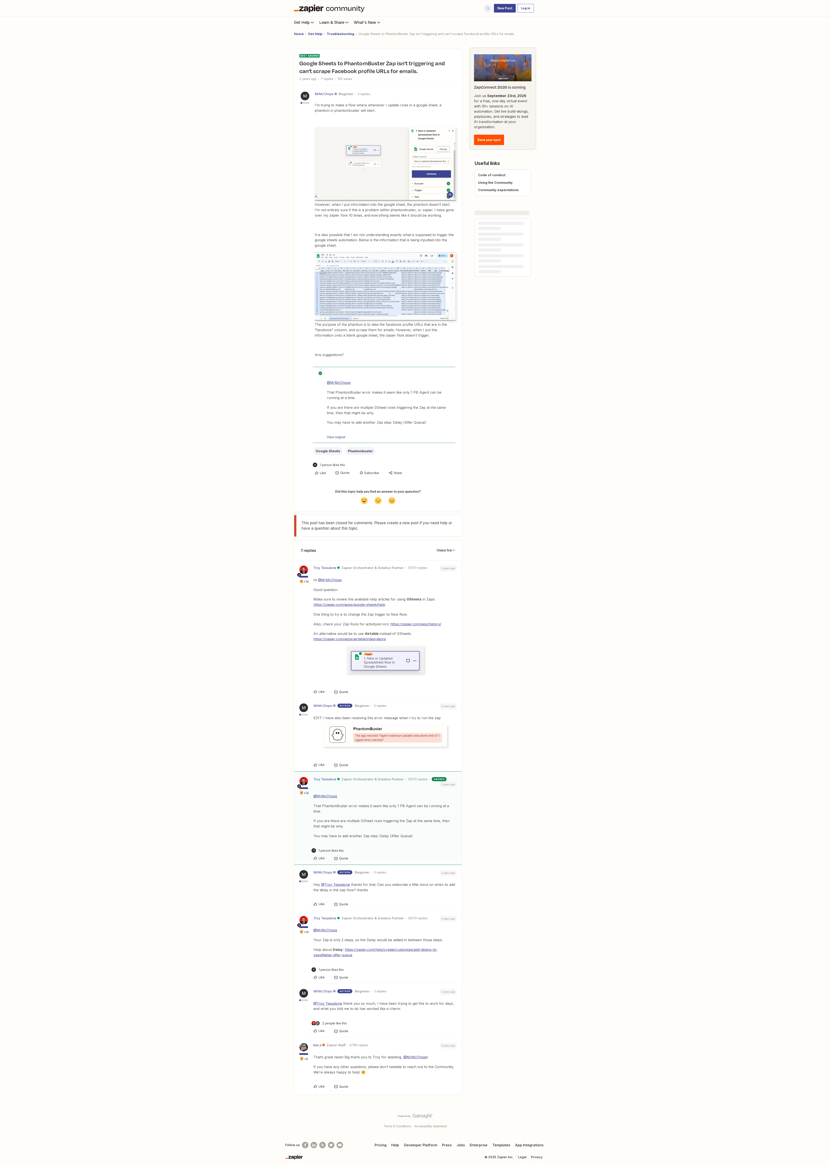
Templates (501, 1145)
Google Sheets (328, 451)
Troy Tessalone (324, 568)
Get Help (302, 22)
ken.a (317, 1045)
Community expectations (498, 190)
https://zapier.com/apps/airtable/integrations (349, 639)
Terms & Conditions (397, 1126)
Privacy (537, 1157)
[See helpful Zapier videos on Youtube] (340, 1145)
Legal (522, 1157)
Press (447, 1145)
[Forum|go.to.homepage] (330, 8)
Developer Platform (420, 1145)
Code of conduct (491, 175)
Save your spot (489, 140)
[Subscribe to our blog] (322, 1145)
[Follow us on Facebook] (305, 1145)
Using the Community (495, 182)
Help (395, 1145)
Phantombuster (360, 451)
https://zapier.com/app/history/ (415, 624)
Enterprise (478, 1145)
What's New (365, 22)
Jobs (461, 1145)
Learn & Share (331, 22)
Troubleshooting (340, 34)
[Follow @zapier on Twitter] (331, 1145)
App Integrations (529, 1145)
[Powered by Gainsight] (415, 1117)
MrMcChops (324, 94)
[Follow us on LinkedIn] (314, 1145)
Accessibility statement (431, 1126)
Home (299, 34)
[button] (505, 8)
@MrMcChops (339, 382)
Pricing (380, 1145)
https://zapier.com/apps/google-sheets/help (349, 604)
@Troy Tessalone (335, 884)
